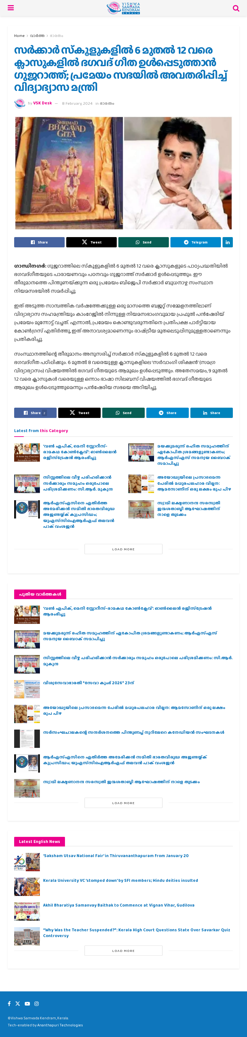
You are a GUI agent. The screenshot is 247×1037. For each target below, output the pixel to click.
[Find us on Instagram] (36, 1003)
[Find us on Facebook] (9, 1003)
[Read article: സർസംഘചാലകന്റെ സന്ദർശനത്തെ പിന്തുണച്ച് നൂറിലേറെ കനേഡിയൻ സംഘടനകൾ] (27, 739)
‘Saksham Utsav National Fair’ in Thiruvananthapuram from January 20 (115, 856)
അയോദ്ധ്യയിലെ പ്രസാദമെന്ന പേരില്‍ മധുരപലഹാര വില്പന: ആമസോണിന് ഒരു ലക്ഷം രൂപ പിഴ (194, 483)
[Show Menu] (11, 8)
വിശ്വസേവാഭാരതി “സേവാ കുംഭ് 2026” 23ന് (88, 683)
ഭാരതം (56, 36)
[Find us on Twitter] (17, 1003)
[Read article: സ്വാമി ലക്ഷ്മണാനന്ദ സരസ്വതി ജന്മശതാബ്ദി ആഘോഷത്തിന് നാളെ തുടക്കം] (141, 509)
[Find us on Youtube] (27, 1003)
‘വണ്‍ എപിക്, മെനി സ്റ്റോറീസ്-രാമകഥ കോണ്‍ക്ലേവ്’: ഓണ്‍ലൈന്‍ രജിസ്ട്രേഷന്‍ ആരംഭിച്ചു (79, 452)
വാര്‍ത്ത (37, 36)
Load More (123, 549)
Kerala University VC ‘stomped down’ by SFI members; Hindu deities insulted (120, 880)
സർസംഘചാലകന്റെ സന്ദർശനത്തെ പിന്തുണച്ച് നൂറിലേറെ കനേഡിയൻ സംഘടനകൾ (133, 732)
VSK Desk (42, 103)
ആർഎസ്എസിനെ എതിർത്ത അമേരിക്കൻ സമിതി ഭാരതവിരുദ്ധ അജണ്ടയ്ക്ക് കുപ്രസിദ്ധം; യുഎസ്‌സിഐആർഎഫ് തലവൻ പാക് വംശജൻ (79, 514)
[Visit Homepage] (123, 8)
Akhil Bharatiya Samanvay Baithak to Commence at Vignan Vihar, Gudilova (119, 905)
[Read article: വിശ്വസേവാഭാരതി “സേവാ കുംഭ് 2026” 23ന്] (27, 689)
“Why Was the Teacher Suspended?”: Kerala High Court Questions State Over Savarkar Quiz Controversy (136, 933)
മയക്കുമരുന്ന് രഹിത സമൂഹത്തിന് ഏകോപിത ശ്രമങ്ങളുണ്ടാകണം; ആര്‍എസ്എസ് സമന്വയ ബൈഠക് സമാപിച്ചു (193, 455)
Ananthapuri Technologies (60, 1025)
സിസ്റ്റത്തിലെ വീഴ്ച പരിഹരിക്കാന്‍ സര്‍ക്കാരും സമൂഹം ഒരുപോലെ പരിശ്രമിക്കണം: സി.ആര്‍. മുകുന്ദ (78, 483)
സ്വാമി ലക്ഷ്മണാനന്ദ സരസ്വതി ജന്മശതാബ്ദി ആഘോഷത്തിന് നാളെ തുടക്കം (188, 509)
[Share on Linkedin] (228, 242)
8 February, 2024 (77, 103)
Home (19, 36)
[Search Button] (236, 8)
